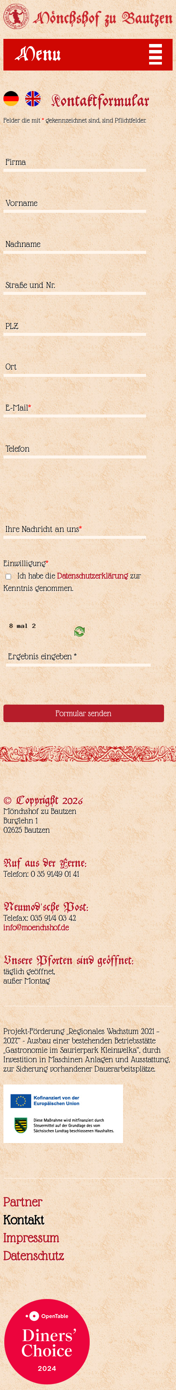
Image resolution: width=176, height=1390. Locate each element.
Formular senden (83, 713)
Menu (37, 57)
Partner (22, 1202)
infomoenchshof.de (36, 927)
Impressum (31, 1238)
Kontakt (23, 1220)
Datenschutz (33, 1256)
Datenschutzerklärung (92, 575)
